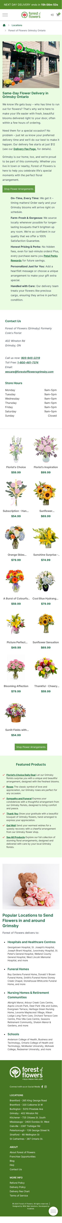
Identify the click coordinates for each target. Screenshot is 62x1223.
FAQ (12, 1165)
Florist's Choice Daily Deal (21, 774)
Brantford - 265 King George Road (28, 1100)
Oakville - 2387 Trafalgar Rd (25, 1126)
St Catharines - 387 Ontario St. (26, 1138)
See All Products (15, 837)
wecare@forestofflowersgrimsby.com (29, 371)
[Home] (4, 25)
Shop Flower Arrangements (18, 188)
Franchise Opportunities (22, 1156)
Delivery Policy (18, 1187)
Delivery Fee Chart (20, 1191)
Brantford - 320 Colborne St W (26, 1104)
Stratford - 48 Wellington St (24, 1134)
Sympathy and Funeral (19, 798)
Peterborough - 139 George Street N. (30, 1130)
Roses (9, 786)
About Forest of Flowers (22, 1152)
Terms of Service (19, 1195)
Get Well (11, 825)
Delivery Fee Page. (25, 149)
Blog (12, 1160)
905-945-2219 (30, 358)
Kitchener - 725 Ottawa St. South (28, 1117)
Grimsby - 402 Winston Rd (24, 1113)
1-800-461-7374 (27, 362)
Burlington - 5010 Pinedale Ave (26, 1109)
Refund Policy (17, 1182)
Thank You (12, 813)
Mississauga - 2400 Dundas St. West (29, 1121)
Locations (17, 25)
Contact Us (16, 1169)
